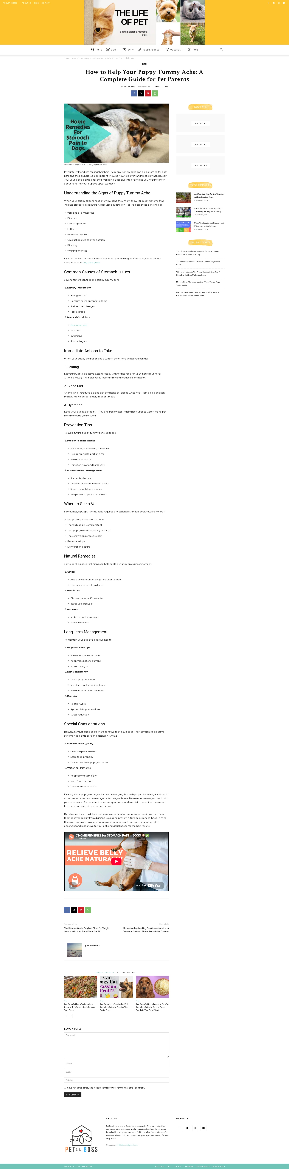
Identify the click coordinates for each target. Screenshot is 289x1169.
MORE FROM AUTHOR (127, 972)
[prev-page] (66, 1016)
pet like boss (129, 86)
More (195, 50)
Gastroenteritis (78, 325)
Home (99, 50)
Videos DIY (175, 50)
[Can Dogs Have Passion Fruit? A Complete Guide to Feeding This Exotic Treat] (116, 987)
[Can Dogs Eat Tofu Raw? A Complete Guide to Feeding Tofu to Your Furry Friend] (183, 197)
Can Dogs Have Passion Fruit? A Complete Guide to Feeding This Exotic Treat (114, 1007)
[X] (141, 93)
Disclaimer (188, 1166)
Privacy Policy (219, 1166)
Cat (129, 50)
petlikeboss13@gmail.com (127, 1145)
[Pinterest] (148, 93)
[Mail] (274, 3)
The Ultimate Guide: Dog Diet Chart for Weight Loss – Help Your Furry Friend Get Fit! (86, 930)
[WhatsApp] (155, 93)
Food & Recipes (151, 50)
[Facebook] (269, 3)
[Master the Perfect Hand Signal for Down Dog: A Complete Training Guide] (183, 212)
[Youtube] (283, 3)
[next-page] (71, 1016)
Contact (46, 3)
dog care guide (91, 262)
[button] (221, 50)
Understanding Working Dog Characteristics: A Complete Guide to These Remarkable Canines (146, 930)
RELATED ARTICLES (105, 972)
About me (26, 3)
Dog (113, 50)
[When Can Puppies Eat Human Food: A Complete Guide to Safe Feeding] (183, 226)
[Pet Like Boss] (144, 22)
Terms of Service (203, 1166)
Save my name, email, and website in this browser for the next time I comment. (106, 1087)
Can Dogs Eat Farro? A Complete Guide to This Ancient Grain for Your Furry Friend (79, 1007)
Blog (36, 3)
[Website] (279, 3)
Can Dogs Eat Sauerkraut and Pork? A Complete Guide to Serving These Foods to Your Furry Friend (152, 1007)
